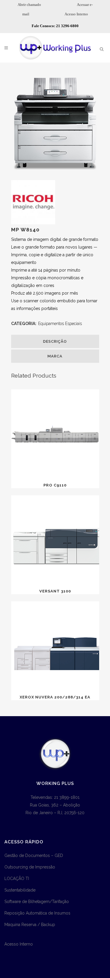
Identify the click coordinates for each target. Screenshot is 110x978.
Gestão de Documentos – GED (33, 855)
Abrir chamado (29, 4)
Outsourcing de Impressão (29, 867)
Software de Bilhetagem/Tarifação (36, 901)
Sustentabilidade (19, 890)
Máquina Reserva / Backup (29, 924)
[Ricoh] (33, 223)
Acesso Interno (76, 14)
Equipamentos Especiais (60, 323)
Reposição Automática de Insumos (37, 913)
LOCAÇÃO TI (16, 878)
